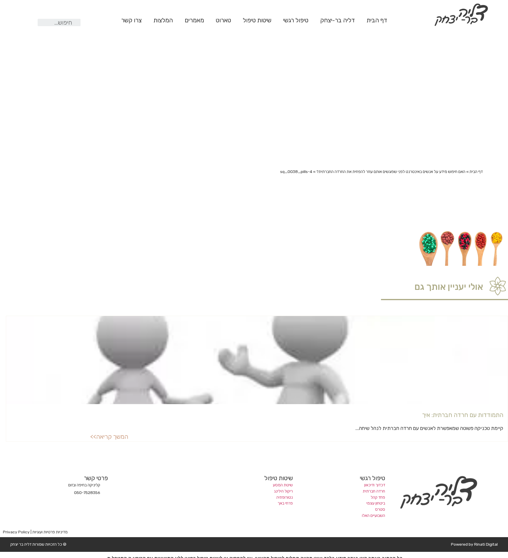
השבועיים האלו (373, 515)
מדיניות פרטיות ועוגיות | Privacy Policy (35, 532)
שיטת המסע (283, 485)
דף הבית (377, 20)
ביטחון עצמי (375, 503)
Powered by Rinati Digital (474, 544)
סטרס (380, 509)
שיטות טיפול (257, 20)
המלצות (163, 20)
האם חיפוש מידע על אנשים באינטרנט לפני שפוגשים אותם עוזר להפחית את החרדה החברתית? (390, 171)
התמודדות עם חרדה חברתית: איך (462, 414)
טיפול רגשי (295, 20)
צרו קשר (131, 20)
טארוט (223, 20)
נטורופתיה (284, 497)
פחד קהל (378, 497)
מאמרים (194, 20)
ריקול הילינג (283, 491)
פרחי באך (285, 503)
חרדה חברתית (374, 491)
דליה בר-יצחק (337, 20)
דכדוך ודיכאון (374, 485)
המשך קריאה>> (109, 436)
